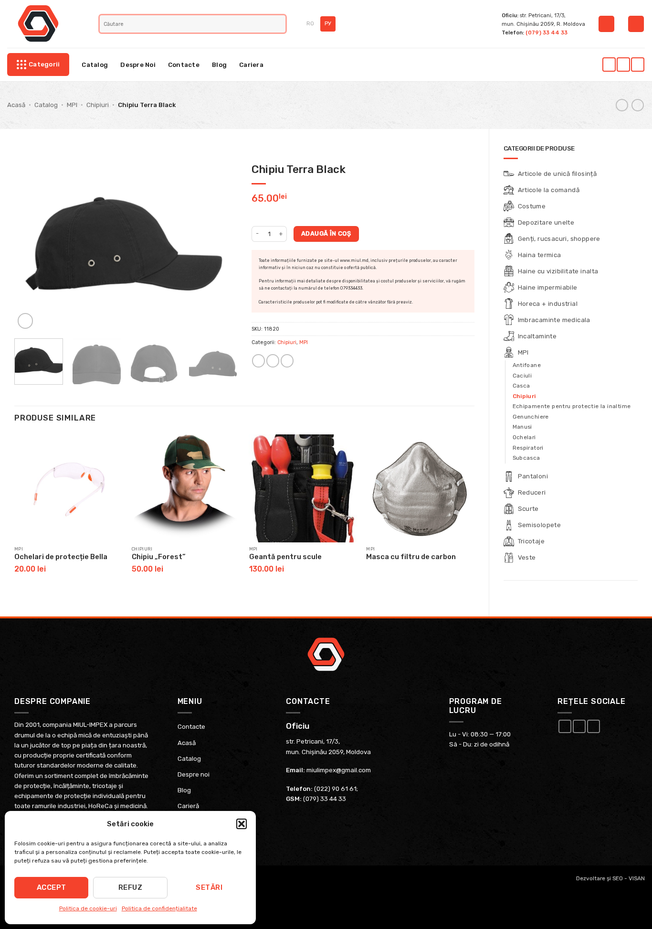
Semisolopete (539, 525)
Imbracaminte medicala (554, 320)
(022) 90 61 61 (335, 788)
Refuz (130, 887)
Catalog (95, 64)
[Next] (220, 244)
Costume (532, 206)
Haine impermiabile (548, 287)
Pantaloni (533, 476)
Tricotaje (531, 541)
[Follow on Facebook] (608, 64)
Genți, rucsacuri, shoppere (559, 238)
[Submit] (279, 24)
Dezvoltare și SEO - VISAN (610, 878)
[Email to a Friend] (272, 360)
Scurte (528, 508)
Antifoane (527, 365)
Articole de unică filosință (557, 173)
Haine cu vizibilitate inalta (558, 271)
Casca (521, 385)
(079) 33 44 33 (547, 32)
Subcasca (526, 457)
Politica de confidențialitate (159, 908)
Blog (219, 64)
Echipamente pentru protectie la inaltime (572, 406)
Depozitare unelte (546, 222)
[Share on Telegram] (287, 360)
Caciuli (522, 375)
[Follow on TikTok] (637, 64)
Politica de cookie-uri (88, 908)
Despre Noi (138, 64)
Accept (51, 887)
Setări (209, 887)
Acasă (16, 104)
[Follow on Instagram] (623, 64)
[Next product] (622, 105)
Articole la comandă (549, 190)
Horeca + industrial (548, 303)
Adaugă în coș (326, 233)
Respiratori (528, 447)
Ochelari (524, 437)
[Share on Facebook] (258, 360)
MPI (72, 104)
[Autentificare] (606, 24)
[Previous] (31, 244)
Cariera (251, 64)
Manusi (522, 426)
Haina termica (539, 255)
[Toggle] (632, 206)
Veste (527, 557)
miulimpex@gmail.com (338, 770)
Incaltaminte (537, 336)
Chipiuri (97, 104)
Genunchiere (531, 416)
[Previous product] (637, 105)
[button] (241, 824)
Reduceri (532, 492)
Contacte (184, 64)
